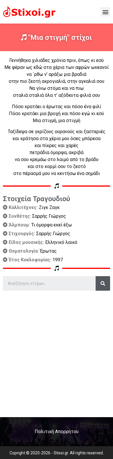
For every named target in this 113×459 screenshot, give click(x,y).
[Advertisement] (56, 351)
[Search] (103, 283)
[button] (105, 12)
